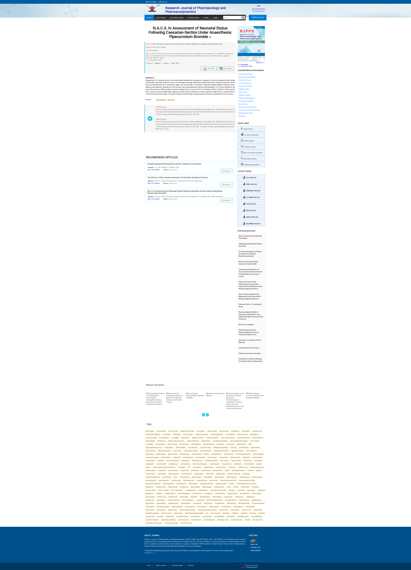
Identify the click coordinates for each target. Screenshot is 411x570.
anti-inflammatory (220, 493)
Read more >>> (260, 62)
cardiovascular (228, 496)
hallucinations (186, 437)
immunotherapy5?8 (208, 444)
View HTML (227, 68)
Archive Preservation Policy (247, 107)
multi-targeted (208, 503)
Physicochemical (202, 506)
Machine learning (242, 434)
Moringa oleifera (219, 503)
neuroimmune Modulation (220, 441)
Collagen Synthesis (170, 493)
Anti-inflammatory (205, 496)
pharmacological (150, 441)
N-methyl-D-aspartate (212, 437)
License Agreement (245, 83)
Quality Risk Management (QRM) (194, 513)
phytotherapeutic (188, 457)
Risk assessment (215, 513)
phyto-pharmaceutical (163, 506)
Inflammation (261, 490)
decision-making (172, 444)
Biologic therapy (172, 487)
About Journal (151, 2)
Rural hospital (200, 500)
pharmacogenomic (232, 477)
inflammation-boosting (206, 483)
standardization (250, 506)
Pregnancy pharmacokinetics (228, 480)
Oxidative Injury (205, 441)
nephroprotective (235, 457)
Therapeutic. (255, 487)
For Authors (193, 18)
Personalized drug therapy (153, 483)
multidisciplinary (196, 444)
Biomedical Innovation (164, 450)
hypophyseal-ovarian (237, 450)
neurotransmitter (161, 464)
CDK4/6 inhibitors (181, 447)
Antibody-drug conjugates (220, 447)
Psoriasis (231, 483)
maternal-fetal (214, 480)
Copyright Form (249, 147)
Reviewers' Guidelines (245, 101)
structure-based (205, 470)
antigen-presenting (220, 483)
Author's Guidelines (251, 135)
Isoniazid (247, 519)
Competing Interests (245, 74)
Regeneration (251, 490)
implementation (255, 447)
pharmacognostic (190, 506)
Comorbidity (181, 467)
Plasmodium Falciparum (238, 470)
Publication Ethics (244, 95)
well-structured (150, 496)
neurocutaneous (185, 464)
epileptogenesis (173, 464)
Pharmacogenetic (244, 477)
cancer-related (254, 441)
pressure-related (151, 490)
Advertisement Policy (245, 113)
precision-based (184, 444)
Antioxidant (194, 496)
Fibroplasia (159, 493)
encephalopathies (214, 464)
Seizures (148, 467)
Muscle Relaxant (161, 100)
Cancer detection (188, 434)
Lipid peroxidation (151, 470)
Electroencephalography (200, 464)
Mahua (229, 487)
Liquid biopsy (166, 434)
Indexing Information (251, 165)
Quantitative (226, 513)
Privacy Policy (243, 92)
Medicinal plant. (217, 496)
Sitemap (191, 565)
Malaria (227, 470)
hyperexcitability (236, 460)
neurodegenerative (243, 516)
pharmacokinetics (196, 519)
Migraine (206, 454)
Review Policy (243, 104)
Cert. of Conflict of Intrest (253, 153)
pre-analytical (246, 431)
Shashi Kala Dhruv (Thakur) (182, 44)
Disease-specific (224, 431)
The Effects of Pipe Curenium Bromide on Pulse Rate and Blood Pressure (177, 177)
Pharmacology (184, 496)
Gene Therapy (177, 450)
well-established (195, 516)
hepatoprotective (219, 487)
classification (220, 444)
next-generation (226, 464)
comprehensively (257, 431)
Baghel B (194, 44)
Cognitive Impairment (193, 441)
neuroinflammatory (257, 437)
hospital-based (250, 496)
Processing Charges (249, 159)
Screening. (234, 447)
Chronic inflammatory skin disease (246, 483)
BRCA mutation (241, 444)
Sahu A (162, 44)
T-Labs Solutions (251, 567)
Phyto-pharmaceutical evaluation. (207, 510)
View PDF (210, 68)
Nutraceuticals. (150, 506)
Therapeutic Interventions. (221, 450)
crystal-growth (223, 457)
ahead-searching (150, 450)
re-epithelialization (190, 490)
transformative (150, 431)
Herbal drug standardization (188, 510)
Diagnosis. (259, 470)
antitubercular (170, 516)
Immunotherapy (192, 447)
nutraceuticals (197, 503)
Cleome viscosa (161, 496)
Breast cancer (231, 444)
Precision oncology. (151, 437)
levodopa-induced (183, 519)
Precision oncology (205, 447)
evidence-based (246, 510)
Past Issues (161, 18)
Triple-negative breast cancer (154, 447)
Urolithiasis (161, 460)
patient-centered (166, 513)
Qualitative (235, 513)
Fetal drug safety (181, 483)
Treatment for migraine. (152, 457)
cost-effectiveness (186, 473)
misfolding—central (222, 519)
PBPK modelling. (193, 483)
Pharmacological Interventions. (239, 441)
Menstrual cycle (228, 454)
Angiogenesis (149, 493)
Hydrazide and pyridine (171, 523)
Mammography (169, 447)
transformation (235, 510)
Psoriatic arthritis (161, 487)
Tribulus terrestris (197, 460)
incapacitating (149, 454)
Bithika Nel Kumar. (217, 44)
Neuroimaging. (197, 467)
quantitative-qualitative (152, 513)
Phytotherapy (185, 460)
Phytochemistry (173, 496)
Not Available (155, 169)
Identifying (244, 513)
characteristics (247, 460)
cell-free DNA (210, 473)
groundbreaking (243, 447)
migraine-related (172, 454)
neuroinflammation (256, 516)
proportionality (258, 510)
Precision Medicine (205, 450)
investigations (235, 431)
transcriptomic (201, 431)
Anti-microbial (245, 487)
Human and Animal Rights (246, 77)
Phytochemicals (231, 503)
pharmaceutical (223, 510)
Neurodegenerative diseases (154, 523)
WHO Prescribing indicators (215, 500)
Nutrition (236, 487)
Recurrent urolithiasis (173, 460)
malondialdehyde (209, 467)
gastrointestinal (197, 493)
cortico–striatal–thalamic (228, 437)
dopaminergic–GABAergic (168, 519)
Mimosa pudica (150, 510)
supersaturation (212, 457)
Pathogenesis (149, 487)
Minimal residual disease (153, 477)
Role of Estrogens (216, 454)
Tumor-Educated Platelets (153, 434)
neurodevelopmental (243, 437)
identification (238, 464)
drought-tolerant (256, 500)
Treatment (250, 470)
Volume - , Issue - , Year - (167, 63)
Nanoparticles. (184, 487)
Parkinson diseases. (186, 523)
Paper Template (248, 141)
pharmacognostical (177, 506)
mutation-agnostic (173, 473)
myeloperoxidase (221, 467)
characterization (161, 431)
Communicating (150, 516)
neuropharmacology (182, 516)
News (216, 18)
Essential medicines (231, 500)
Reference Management (246, 98)
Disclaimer (241, 116)
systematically (162, 473)
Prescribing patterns (188, 500)
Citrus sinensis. (224, 460)
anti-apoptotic (231, 516)
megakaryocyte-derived (187, 431)
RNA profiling (176, 434)
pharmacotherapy (257, 477)
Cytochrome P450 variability (247, 480)
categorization (150, 464)
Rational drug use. (244, 500)
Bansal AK (168, 44)
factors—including (163, 490)
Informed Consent (244, 80)
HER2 (250, 444)
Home (148, 18)
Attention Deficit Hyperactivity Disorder (164, 467)
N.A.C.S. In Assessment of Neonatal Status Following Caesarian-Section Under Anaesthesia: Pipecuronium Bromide (190, 32)
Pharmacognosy (161, 510)
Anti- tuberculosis (257, 519)
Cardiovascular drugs (174, 500)
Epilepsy (259, 464)
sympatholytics (161, 500)
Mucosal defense (173, 470)
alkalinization (246, 457)
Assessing (253, 513)
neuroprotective (207, 516)
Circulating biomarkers (216, 434)
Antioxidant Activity (243, 503)
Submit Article (257, 17)
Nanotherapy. (184, 470)
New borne (171, 100)
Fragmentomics (220, 473)
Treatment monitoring (201, 434)
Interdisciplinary (176, 480)
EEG (189, 467)
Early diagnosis (254, 434)
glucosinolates (150, 503)
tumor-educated (173, 431)
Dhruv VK (156, 44)
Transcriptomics (230, 434)
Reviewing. (160, 516)
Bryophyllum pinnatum (211, 460)
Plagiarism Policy (243, 89)
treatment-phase (150, 473)
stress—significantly (177, 490)
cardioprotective (244, 493)
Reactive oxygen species (257, 467)
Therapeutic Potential (258, 503)
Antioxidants (162, 470)
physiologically (208, 477)
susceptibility (175, 437)
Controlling (261, 513)
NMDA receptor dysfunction (176, 441)
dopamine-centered (197, 437)
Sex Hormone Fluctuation (243, 454)
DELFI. (175, 477)
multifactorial (177, 457)
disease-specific (212, 431)
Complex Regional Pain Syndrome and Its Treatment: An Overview (174, 164)
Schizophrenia (161, 441)
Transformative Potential (191, 450)
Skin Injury (232, 490)
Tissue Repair (241, 490)
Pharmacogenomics (168, 483)
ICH (207, 513)
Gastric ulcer (232, 467)
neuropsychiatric (164, 437)
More (206, 18)
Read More (226, 171)
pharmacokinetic (257, 457)
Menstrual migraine (258, 454)
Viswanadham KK (204, 44)
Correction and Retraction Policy (249, 110)
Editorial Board (176, 18)
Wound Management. (184, 493)
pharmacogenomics (188, 480)
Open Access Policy (245, 86)
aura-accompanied (251, 450)
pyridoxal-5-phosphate (152, 519)
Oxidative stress (243, 467)
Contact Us (163, 2)
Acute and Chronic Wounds (218, 490)
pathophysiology (160, 454)
